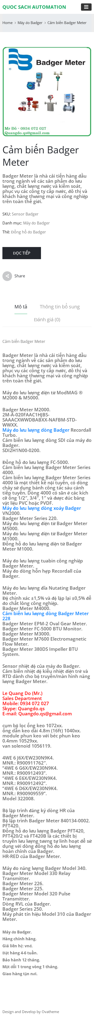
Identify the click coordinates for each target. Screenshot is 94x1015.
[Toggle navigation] (86, 7)
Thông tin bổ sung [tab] (60, 306)
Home (7, 22)
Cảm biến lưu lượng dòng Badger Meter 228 (45, 616)
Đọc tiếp (21, 253)
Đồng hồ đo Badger (28, 232)
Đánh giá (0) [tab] (47, 319)
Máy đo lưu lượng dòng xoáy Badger (41, 508)
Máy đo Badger (30, 22)
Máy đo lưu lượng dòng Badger (35, 430)
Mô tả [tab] (20, 306)
